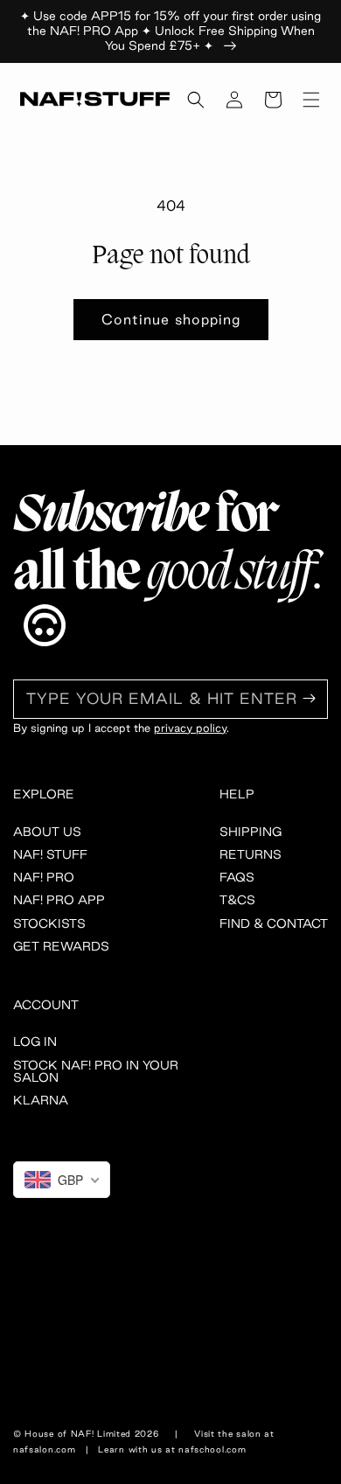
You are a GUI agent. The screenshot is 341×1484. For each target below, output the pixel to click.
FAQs (236, 877)
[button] (196, 99)
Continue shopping (170, 319)
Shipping (250, 832)
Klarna (40, 1100)
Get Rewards (61, 946)
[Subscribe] (308, 698)
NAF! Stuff (50, 854)
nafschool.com (212, 1449)
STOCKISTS (49, 923)
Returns (250, 854)
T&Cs (237, 900)
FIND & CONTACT (273, 923)
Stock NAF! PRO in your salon (95, 1071)
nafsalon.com (44, 1449)
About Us (47, 832)
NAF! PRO (43, 877)
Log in (35, 1042)
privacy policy (190, 727)
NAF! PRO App (59, 900)
